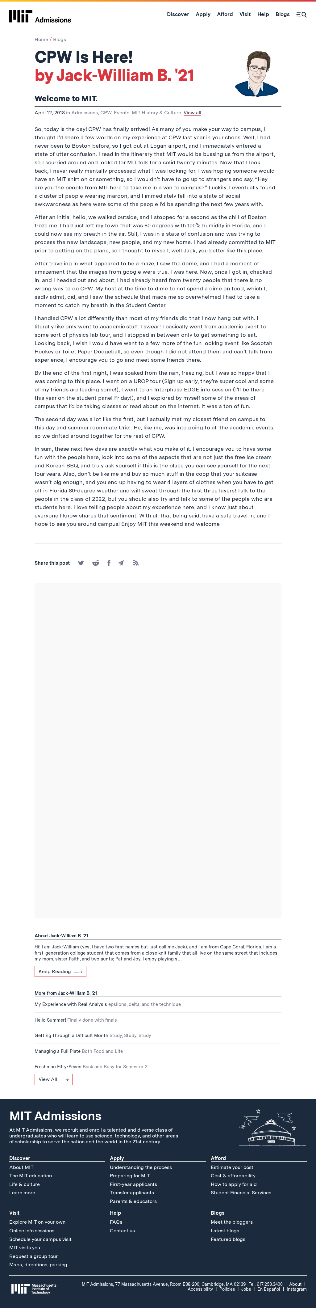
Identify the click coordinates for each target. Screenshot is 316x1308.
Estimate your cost (232, 1167)
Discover (19, 1158)
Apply (117, 1158)
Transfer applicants (132, 1193)
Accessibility (200, 1289)
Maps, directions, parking (38, 1265)
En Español (268, 1289)
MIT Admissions (55, 1115)
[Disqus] (158, 670)
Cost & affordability (233, 1176)
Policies (227, 1289)
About (295, 1284)
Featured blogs (228, 1239)
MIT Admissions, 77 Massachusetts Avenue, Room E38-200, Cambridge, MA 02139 (164, 1284)
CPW (105, 113)
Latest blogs (225, 1231)
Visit (14, 1213)
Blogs (59, 39)
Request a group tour (33, 1256)
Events (121, 113)
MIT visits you (24, 1248)
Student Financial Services (241, 1193)
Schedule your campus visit (40, 1239)
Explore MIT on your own (37, 1222)
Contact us (122, 1231)
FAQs (116, 1222)
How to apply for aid (234, 1184)
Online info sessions (31, 1231)
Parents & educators (133, 1201)
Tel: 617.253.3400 (266, 1284)
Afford (218, 1158)
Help (115, 1213)
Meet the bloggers (232, 1222)
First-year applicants (133, 1184)
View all (192, 113)
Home (41, 39)
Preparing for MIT (130, 1176)
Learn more (22, 1193)
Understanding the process (141, 1167)
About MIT (21, 1167)
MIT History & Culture (156, 113)
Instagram (297, 1289)
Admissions (84, 113)
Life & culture (24, 1184)
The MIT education (30, 1176)
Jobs (246, 1289)
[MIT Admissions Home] (40, 14)
